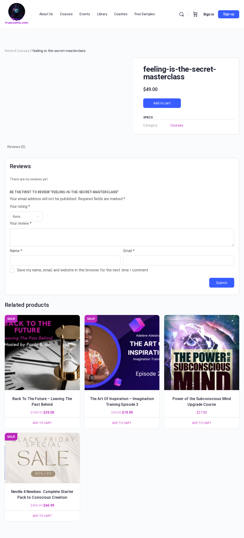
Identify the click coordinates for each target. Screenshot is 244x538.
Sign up (228, 14)
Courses (23, 51)
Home (9, 51)
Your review (20, 223)
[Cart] (195, 14)
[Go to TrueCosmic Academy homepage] (17, 13)
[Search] (181, 14)
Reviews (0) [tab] (16, 147)
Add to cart (162, 103)
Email (129, 251)
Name (16, 251)
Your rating (20, 206)
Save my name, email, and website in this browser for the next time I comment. (83, 270)
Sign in (208, 14)
